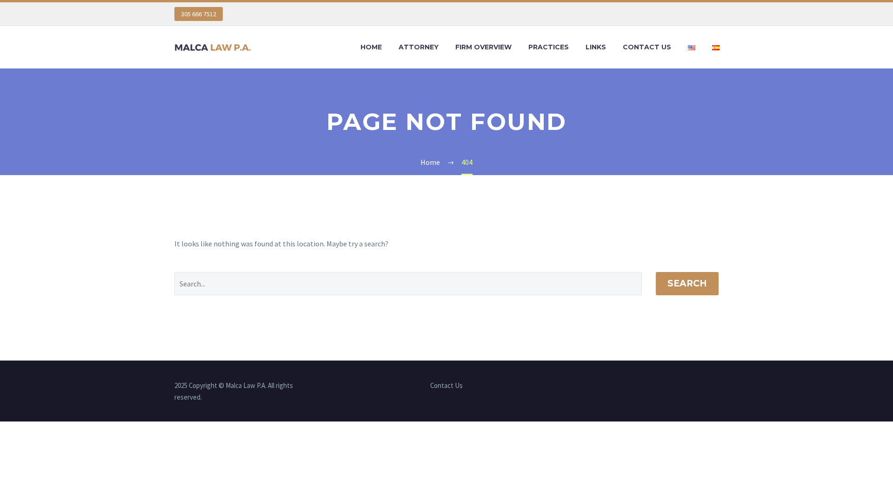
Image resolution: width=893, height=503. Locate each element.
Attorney (419, 47)
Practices (548, 47)
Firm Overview (483, 47)
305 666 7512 (198, 14)
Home (371, 47)
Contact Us (647, 47)
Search (687, 283)
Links (596, 47)
